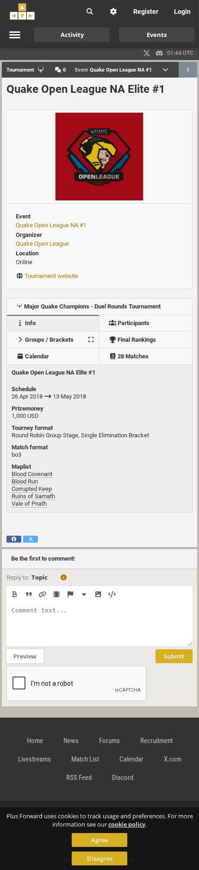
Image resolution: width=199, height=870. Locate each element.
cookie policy (126, 824)
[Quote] (28, 594)
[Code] (112, 594)
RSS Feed (79, 777)
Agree (99, 840)
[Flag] (70, 594)
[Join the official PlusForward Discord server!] (159, 53)
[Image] (98, 594)
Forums (109, 741)
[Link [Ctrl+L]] (42, 594)
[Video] (56, 594)
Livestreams (34, 759)
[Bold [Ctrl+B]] (14, 594)
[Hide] (84, 594)
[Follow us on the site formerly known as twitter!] (146, 53)
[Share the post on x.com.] (30, 539)
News (71, 741)
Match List (85, 759)
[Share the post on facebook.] (13, 539)
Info (30, 323)
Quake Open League (42, 243)
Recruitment (156, 741)
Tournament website (51, 275)
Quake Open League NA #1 (51, 225)
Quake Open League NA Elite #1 (85, 89)
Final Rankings (136, 339)
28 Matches (132, 356)
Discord (122, 777)
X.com (172, 759)
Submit (174, 656)
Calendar (36, 356)
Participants (132, 323)
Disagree (99, 858)
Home (35, 741)
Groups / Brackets (49, 339)
